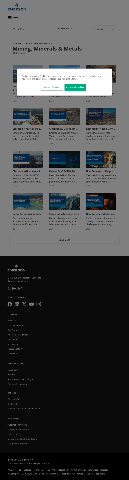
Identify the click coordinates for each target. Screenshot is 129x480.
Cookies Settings (52, 87)
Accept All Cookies (75, 87)
